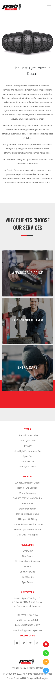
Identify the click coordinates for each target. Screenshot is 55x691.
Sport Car (27, 456)
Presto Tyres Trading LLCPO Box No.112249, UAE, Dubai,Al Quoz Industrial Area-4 (27, 602)
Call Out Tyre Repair (27, 534)
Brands (27, 566)
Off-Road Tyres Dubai (27, 435)
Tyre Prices (27, 582)
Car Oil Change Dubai (27, 513)
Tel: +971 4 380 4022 (27, 614)
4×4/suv (27, 445)
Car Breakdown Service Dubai (27, 524)
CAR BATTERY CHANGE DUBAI (27, 498)
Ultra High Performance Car (27, 451)
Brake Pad (27, 503)
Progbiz (44, 678)
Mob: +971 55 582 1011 (27, 620)
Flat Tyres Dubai (27, 466)
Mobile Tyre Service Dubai (27, 529)
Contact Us (28, 576)
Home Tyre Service (27, 487)
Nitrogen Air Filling (27, 519)
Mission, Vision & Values (27, 561)
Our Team (27, 556)
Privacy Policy (19, 667)
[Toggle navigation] (49, 7)
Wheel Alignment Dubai (27, 482)
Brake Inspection (27, 508)
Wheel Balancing (27, 493)
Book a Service (27, 571)
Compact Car (27, 461)
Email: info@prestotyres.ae (27, 630)
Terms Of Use (36, 667)
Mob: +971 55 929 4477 (27, 625)
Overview (28, 550)
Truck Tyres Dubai (27, 440)
